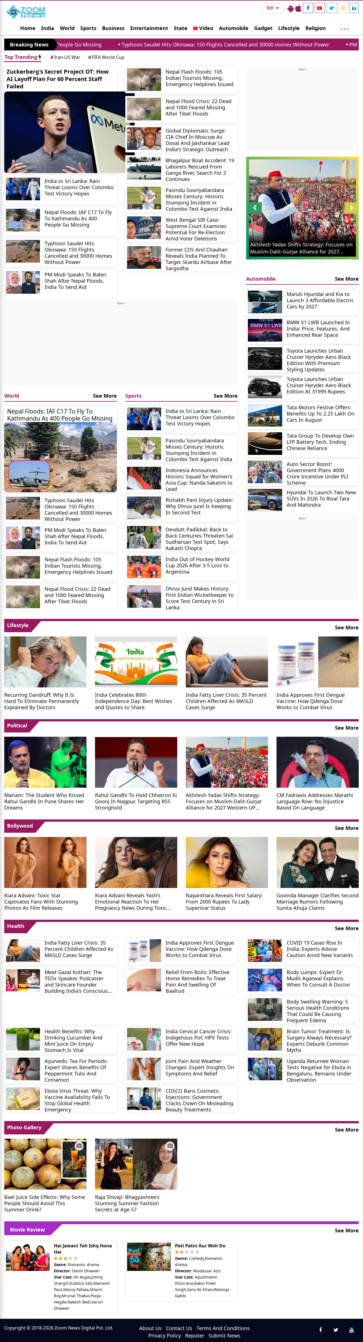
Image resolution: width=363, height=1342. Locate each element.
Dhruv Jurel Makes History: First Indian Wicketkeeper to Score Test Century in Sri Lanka (200, 597)
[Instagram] (343, 8)
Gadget (263, 28)
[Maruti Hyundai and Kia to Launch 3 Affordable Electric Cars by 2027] (265, 302)
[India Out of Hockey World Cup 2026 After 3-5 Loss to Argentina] (144, 567)
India (47, 28)
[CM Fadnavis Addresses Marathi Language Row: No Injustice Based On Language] (318, 761)
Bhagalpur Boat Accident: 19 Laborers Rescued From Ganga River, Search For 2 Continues (200, 169)
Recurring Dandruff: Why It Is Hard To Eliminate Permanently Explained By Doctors (41, 700)
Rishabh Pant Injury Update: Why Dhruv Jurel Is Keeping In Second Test (199, 506)
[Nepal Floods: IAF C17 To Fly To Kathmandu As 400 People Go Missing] (23, 220)
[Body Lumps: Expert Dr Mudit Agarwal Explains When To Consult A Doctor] (265, 980)
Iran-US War (65, 57)
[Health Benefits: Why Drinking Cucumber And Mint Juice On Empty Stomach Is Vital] (23, 1039)
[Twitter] (331, 8)
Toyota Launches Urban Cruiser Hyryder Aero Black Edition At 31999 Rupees (319, 385)
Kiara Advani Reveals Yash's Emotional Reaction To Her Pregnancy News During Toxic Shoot (131, 901)
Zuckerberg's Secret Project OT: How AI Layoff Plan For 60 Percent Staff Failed (58, 79)
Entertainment (149, 28)
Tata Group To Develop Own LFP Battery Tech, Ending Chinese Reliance (320, 441)
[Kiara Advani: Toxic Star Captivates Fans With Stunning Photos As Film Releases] (45, 862)
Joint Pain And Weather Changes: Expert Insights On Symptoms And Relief (200, 1067)
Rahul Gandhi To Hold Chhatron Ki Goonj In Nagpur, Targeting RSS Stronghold (136, 801)
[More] (345, 27)
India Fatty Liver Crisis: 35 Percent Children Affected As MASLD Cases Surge (226, 700)
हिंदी (271, 8)
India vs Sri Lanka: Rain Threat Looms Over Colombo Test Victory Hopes (79, 187)
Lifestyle (289, 28)
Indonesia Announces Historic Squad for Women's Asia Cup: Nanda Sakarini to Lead (199, 479)
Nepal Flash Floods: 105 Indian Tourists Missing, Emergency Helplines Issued (199, 77)
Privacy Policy (164, 1335)
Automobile (233, 28)
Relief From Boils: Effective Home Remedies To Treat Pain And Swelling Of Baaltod (197, 981)
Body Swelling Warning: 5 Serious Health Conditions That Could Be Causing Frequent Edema (318, 1010)
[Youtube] (320, 8)
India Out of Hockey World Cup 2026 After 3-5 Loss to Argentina (197, 565)
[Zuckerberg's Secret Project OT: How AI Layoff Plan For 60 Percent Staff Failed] (69, 132)
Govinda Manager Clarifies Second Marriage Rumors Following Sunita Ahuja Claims (318, 901)
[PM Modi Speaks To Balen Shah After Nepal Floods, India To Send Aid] (23, 282)
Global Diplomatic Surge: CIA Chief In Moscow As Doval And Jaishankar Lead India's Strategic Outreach (197, 139)
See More (105, 395)
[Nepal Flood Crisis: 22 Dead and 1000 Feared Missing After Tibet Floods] (144, 109)
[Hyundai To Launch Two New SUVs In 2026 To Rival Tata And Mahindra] (265, 500)
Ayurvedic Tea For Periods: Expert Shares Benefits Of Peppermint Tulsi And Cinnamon (76, 1070)
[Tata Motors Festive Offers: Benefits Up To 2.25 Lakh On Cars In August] (265, 415)
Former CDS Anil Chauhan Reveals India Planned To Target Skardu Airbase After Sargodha (199, 258)
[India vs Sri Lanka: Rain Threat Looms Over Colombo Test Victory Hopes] (23, 189)
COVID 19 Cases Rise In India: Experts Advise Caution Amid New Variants (320, 948)
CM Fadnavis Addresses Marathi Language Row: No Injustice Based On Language (315, 801)
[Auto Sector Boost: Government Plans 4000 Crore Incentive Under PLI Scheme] (265, 472)
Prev (255, 213)
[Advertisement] (121, 345)
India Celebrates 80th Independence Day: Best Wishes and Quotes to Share (133, 700)
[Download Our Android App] (291, 8)
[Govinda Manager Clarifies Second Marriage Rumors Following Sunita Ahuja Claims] (318, 862)
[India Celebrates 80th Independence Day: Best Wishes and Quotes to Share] (136, 661)
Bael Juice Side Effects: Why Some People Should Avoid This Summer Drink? (44, 1203)
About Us (150, 1328)
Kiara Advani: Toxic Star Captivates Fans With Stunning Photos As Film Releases (41, 901)
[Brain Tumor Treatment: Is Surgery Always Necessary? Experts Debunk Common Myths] (265, 1039)
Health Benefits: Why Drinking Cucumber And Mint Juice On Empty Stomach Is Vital (73, 1040)
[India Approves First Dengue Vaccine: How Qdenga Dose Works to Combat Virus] (318, 661)
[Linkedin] (354, 8)
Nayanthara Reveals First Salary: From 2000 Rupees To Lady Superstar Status (224, 901)
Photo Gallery (24, 1127)
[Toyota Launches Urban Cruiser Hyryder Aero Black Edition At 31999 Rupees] (265, 387)
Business (113, 28)
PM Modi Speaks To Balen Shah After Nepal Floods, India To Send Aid (75, 280)
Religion (315, 28)
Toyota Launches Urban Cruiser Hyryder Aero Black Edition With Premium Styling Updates (319, 359)
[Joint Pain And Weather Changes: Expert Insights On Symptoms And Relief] (144, 1069)
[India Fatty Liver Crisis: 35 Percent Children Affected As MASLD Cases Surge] (227, 661)
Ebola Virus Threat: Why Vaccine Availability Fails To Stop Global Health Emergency (77, 1100)
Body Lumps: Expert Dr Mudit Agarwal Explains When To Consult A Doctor (318, 978)
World (67, 28)
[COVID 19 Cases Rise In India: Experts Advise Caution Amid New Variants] (265, 950)
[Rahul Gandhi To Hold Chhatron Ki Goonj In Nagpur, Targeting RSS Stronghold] (136, 761)
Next (351, 213)
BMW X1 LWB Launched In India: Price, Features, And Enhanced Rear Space (318, 328)
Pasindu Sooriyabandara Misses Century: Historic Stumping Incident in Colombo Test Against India (199, 199)
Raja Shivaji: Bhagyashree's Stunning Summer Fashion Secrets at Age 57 (127, 1203)
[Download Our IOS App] (298, 8)
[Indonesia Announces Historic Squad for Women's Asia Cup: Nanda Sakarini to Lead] (144, 478)
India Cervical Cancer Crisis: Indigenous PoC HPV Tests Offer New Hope (199, 1037)
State (180, 28)
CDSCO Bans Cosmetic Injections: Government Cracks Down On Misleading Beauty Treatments (199, 1100)
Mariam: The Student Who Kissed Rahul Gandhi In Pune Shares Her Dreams (44, 801)
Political (17, 725)
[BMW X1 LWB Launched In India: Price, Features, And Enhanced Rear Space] (265, 330)
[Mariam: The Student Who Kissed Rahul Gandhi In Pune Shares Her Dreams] (45, 761)
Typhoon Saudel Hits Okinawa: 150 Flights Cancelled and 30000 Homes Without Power (170, 44)
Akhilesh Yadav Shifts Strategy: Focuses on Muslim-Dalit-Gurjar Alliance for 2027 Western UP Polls (224, 801)
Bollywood (20, 825)
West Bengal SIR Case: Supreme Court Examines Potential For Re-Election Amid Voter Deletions (196, 229)
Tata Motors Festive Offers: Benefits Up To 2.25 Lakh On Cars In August (320, 413)
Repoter (194, 1335)
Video (205, 28)
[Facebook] (308, 8)
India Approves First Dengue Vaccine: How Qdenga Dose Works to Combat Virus (311, 700)
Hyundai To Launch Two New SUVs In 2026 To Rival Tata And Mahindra (321, 498)
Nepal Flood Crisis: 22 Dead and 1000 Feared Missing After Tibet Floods (198, 107)
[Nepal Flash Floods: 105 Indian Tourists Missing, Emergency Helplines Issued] (144, 79)
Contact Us (179, 1328)
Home (27, 28)
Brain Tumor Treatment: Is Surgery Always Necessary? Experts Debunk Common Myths (319, 1040)
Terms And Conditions (223, 1328)
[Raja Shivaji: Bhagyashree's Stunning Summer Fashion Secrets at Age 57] (136, 1163)
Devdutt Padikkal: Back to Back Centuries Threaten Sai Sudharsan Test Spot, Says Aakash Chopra (199, 538)
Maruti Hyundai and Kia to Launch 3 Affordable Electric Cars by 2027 (320, 300)
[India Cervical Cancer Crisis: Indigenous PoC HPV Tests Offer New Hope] (144, 1039)
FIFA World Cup (106, 57)
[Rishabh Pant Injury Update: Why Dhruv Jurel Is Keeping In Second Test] (144, 508)
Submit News (224, 1335)
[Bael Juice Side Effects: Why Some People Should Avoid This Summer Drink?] (45, 1163)
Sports (88, 28)
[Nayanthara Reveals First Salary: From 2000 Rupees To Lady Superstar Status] (227, 862)
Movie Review (27, 1229)
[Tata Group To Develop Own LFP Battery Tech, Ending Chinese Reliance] (265, 443)
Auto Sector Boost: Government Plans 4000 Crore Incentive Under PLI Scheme (317, 473)
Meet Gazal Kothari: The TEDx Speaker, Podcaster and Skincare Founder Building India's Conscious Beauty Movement (76, 981)
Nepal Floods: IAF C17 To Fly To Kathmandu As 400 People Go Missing (78, 218)
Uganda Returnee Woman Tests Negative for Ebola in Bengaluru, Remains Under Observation (319, 1070)
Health (15, 926)
